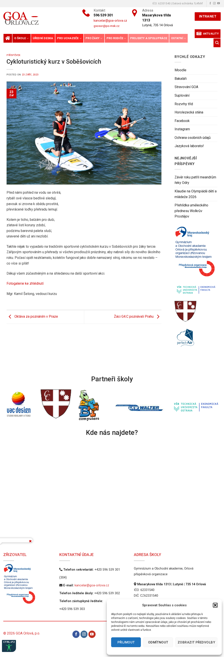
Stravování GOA (186, 87)
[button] (215, 605)
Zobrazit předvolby (196, 642)
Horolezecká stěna (189, 112)
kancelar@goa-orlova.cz (92, 585)
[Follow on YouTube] (218, 3)
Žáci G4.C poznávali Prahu (134, 317)
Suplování (182, 95)
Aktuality (210, 33)
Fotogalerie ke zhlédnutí (25, 283)
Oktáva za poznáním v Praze (36, 317)
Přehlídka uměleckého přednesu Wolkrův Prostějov (191, 211)
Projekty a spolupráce (148, 38)
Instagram (182, 129)
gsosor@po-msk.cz (106, 26)
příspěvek (14, 55)
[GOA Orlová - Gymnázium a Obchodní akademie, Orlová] (35, 18)
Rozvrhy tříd (184, 104)
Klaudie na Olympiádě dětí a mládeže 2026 (196, 194)
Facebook (182, 121)
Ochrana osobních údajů (193, 138)
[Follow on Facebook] (210, 3)
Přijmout (126, 642)
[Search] (217, 42)
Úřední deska (43, 38)
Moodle (180, 70)
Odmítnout (158, 642)
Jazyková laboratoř (189, 146)
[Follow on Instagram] (214, 3)
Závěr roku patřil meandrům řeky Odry (195, 180)
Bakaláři (181, 79)
